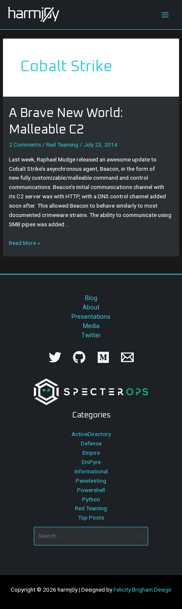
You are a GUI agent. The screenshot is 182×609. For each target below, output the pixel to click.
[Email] (127, 357)
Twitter (91, 335)
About (91, 307)
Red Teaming (62, 144)
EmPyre (91, 462)
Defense (91, 443)
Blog (91, 298)
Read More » (24, 242)
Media (91, 326)
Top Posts (91, 517)
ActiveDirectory (91, 434)
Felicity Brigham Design (142, 589)
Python (91, 499)
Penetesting (91, 480)
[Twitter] (55, 357)
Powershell (91, 490)
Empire (91, 452)
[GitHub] (79, 357)
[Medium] (103, 357)
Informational (91, 471)
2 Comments (25, 144)
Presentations (91, 316)
